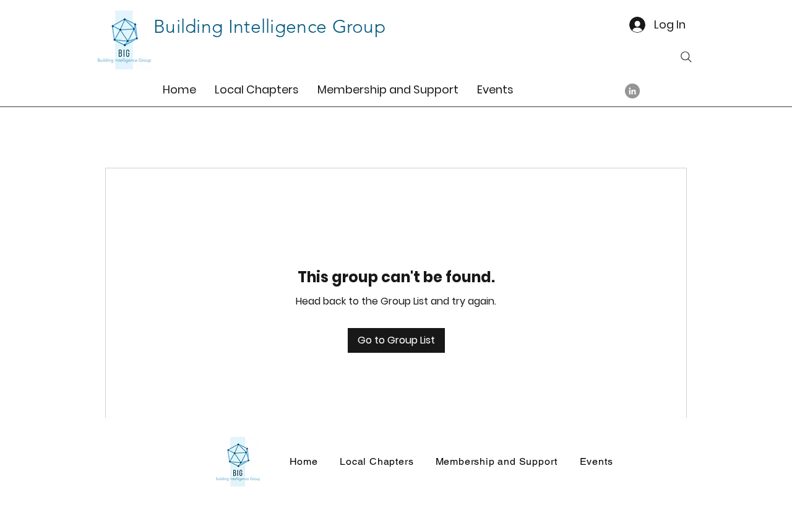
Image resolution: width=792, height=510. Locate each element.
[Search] (686, 57)
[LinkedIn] (632, 91)
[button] (256, 89)
